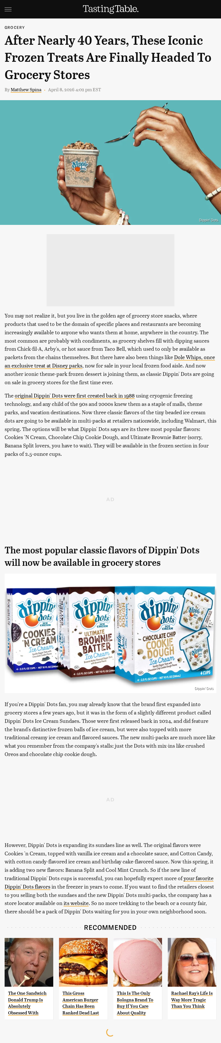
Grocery (15, 27)
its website (76, 902)
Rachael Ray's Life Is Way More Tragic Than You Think (192, 999)
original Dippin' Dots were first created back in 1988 (75, 395)
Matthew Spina (26, 89)
